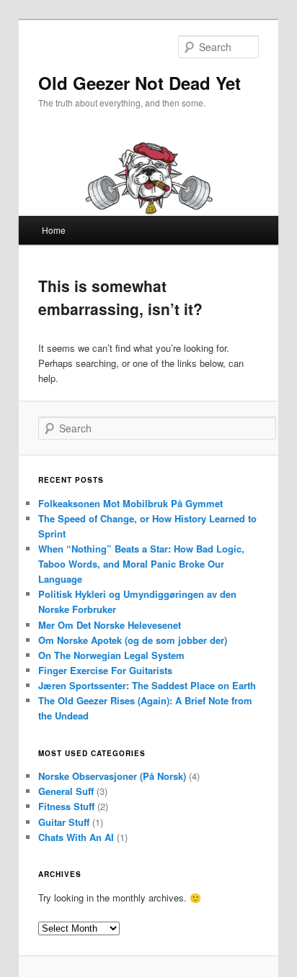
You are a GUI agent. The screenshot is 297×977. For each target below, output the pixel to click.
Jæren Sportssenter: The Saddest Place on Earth (147, 685)
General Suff (66, 791)
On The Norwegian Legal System (111, 655)
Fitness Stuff (66, 806)
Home (54, 230)
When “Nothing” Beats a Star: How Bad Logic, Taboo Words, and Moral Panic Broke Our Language (141, 564)
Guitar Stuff (63, 822)
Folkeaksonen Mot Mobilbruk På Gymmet (130, 503)
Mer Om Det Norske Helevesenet (109, 625)
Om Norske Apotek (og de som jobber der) (132, 640)
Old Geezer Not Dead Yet (139, 83)
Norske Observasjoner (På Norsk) (112, 776)
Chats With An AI (76, 837)
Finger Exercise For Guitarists (105, 670)
